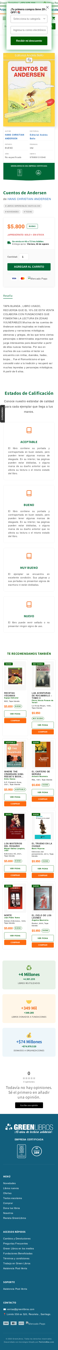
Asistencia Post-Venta (15, 1268)
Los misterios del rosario (13, 844)
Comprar (8, 1203)
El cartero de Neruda (41, 772)
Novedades (9, 1183)
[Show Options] (44, 19)
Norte (8, 915)
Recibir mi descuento (29, 40)
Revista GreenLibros (14, 1218)
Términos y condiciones (16, 1258)
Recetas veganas (9, 694)
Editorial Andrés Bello (39, 136)
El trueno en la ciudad (42, 844)
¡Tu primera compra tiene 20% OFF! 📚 (29, 11)
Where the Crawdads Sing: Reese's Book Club (14, 774)
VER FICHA (15, 714)
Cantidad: (12, 256)
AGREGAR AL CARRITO (29, 266)
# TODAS (28, 211)
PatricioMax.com (46, 1342)
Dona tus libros (11, 1208)
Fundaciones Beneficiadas (17, 1253)
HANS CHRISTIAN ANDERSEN (14, 136)
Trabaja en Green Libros (16, 1263)
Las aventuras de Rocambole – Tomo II (42, 695)
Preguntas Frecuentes (15, 1243)
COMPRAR (15, 721)
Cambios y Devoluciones (16, 1238)
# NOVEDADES (12, 211)
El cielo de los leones (42, 916)
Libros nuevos (11, 1188)
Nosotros (8, 1213)
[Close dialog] (47, 7)
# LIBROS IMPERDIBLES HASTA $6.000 (22, 206)
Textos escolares (12, 1198)
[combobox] (28, 19)
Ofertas (7, 1193)
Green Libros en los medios (18, 1248)
